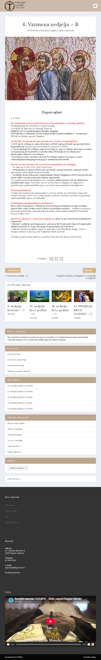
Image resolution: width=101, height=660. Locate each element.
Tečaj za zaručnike (15, 440)
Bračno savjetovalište (16, 423)
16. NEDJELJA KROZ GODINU (20, 409)
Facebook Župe (14, 354)
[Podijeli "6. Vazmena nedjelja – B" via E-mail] (56, 258)
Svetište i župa (90, 657)
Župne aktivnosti (65, 30)
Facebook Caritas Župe (17, 360)
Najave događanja (15, 429)
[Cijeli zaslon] (93, 644)
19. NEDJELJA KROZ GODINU (20, 392)
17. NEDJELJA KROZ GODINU (20, 403)
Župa (7, 517)
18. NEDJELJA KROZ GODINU (20, 397)
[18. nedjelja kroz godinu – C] (61, 296)
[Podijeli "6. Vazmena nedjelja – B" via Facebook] (51, 258)
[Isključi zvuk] (89, 644)
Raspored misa (11, 511)
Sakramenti (9, 505)
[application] (50, 621)
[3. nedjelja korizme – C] (17, 296)
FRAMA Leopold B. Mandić (19, 371)
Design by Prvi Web (13, 657)
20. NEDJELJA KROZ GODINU (20, 386)
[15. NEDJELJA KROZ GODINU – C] (84, 296)
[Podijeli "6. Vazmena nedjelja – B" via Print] (61, 258)
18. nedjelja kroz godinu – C (60, 310)
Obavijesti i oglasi (48, 30)
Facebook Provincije (16, 365)
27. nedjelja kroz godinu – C (38, 310)
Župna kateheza (14, 446)
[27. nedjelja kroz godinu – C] (39, 296)
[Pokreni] (8, 644)
